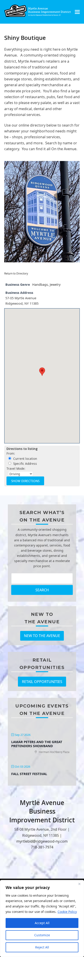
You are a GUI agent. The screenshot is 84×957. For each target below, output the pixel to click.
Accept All (42, 923)
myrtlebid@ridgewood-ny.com (42, 841)
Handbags (40, 284)
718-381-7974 (42, 847)
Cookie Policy (67, 911)
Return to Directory (16, 273)
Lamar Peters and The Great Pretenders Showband (36, 743)
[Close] (79, 884)
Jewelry (55, 284)
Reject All (42, 947)
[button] (77, 12)
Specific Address (24, 463)
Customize (42, 935)
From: (10, 453)
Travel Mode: (15, 468)
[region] (42, 918)
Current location (24, 458)
